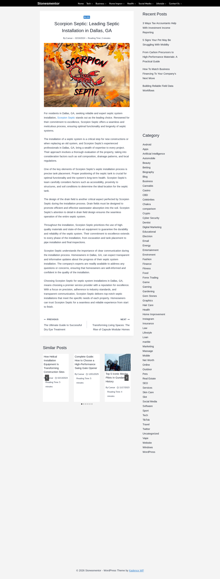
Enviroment (149, 254)
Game (146, 282)
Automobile (149, 158)
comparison (149, 208)
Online (146, 364)
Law (145, 328)
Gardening (148, 291)
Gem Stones (150, 296)
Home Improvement (154, 314)
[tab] (81, 404)
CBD (145, 195)
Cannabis (148, 185)
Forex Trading (150, 277)
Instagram (148, 318)
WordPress (149, 452)
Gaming (147, 286)
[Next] (127, 378)
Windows (148, 447)
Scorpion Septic (66, 117)
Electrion (147, 236)
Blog (87, 17)
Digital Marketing (152, 227)
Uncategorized (151, 433)
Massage (148, 351)
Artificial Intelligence (154, 153)
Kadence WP (136, 570)
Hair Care (148, 305)
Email (146, 240)
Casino (146, 190)
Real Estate (149, 378)
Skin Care (148, 392)
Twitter (146, 429)
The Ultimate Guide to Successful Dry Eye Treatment (63, 324)
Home (81, 3)
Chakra (147, 204)
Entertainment (151, 250)
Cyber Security (151, 218)
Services (147, 387)
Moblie (146, 355)
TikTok (146, 419)
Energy (147, 245)
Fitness (147, 268)
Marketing (148, 346)
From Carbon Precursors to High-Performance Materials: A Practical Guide (160, 57)
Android (147, 144)
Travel (146, 424)
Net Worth (148, 360)
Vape (145, 438)
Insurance (148, 323)
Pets (145, 374)
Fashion (147, 259)
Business (148, 181)
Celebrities (148, 199)
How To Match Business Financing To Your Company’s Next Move (159, 74)
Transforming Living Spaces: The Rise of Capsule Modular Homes (111, 324)
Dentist (146, 222)
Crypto (146, 213)
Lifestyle (147, 332)
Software (148, 406)
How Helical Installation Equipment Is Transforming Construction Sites (54, 364)
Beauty (146, 162)
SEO (145, 383)
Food (145, 273)
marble (146, 341)
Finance (147, 263)
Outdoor (147, 369)
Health (146, 309)
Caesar (69, 38)
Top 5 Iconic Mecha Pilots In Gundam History (117, 377)
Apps (145, 149)
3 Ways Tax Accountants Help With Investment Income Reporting (159, 28)
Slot (145, 396)
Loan (145, 337)
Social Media (150, 401)
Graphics (148, 300)
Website (147, 442)
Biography (148, 172)
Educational (149, 231)
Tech (145, 415)
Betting (146, 167)
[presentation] (118, 362)
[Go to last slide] (47, 378)
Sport (146, 410)
